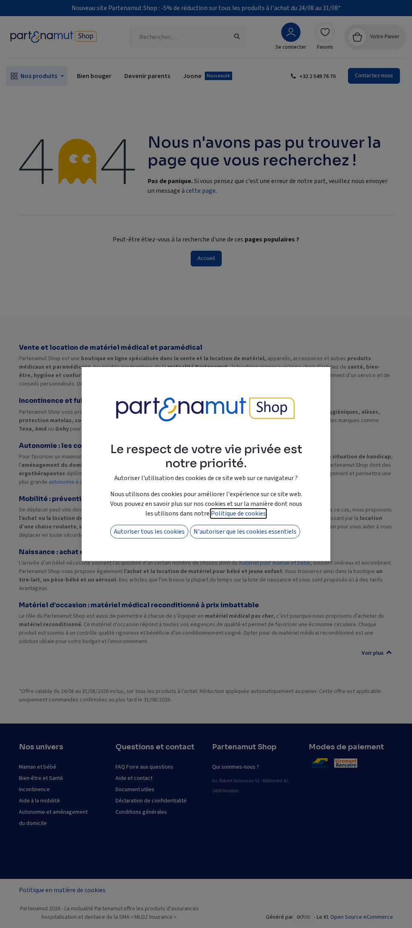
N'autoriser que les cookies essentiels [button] (245, 531)
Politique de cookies (238, 513)
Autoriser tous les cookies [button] (149, 531)
